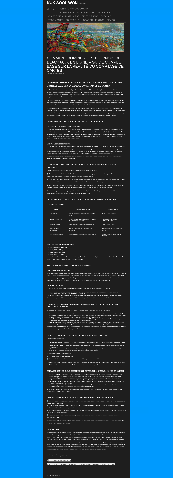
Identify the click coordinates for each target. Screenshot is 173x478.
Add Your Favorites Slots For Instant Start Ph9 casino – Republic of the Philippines (80, 464)
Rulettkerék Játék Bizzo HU (60, 460)
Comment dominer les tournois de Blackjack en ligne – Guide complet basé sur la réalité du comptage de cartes (85, 64)
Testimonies (55, 20)
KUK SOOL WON (62, 3)
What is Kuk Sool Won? (74, 8)
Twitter (53, 456)
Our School (105, 12)
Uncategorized (56, 454)
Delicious (63, 456)
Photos (99, 20)
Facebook (58, 456)
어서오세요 (52, 9)
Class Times (55, 16)
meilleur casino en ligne (62, 100)
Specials (106, 16)
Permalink (68, 456)
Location (87, 20)
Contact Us (72, 20)
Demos (111, 20)
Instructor (72, 16)
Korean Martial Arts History (78, 12)
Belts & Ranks (90, 16)
